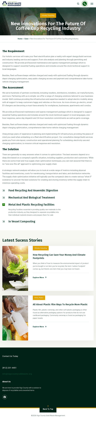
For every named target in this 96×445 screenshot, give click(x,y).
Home (20, 39)
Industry (44, 15)
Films (36, 298)
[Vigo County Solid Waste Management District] (11, 3)
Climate (37, 248)
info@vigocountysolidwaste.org (17, 374)
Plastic (41, 298)
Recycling (51, 15)
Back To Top (48, 409)
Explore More (38, 278)
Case (26, 39)
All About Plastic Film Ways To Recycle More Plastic (60, 304)
